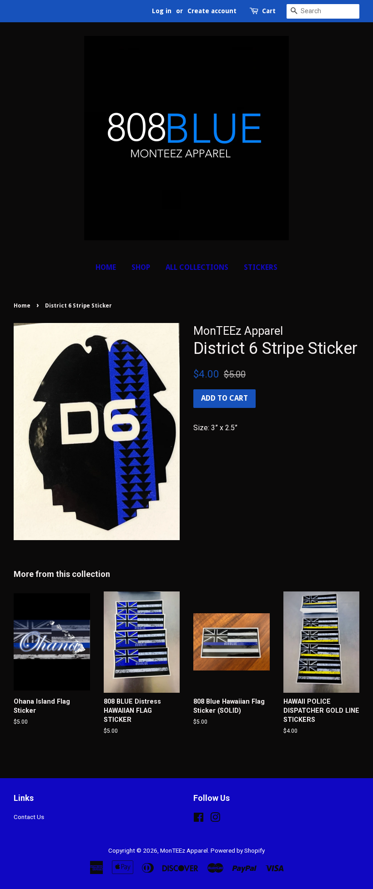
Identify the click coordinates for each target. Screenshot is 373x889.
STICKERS (260, 267)
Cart (269, 11)
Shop (140, 267)
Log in (161, 11)
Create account (212, 11)
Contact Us (29, 816)
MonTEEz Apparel (184, 850)
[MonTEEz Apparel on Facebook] (198, 819)
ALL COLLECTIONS (197, 267)
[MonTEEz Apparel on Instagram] (215, 819)
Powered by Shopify (238, 850)
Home (106, 267)
